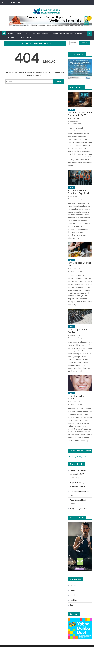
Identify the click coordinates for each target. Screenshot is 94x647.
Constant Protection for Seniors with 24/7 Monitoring (80, 115)
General (71, 110)
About (19, 33)
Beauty (73, 585)
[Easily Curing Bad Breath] (80, 383)
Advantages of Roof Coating (78, 331)
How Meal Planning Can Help (80, 264)
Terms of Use (25, 37)
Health (72, 595)
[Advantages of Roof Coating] (80, 316)
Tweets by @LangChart (77, 456)
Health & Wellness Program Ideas (67, 33)
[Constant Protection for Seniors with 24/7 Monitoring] (80, 99)
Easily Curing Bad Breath (76, 397)
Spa (71, 605)
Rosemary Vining (76, 124)
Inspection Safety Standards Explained (78, 192)
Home (10, 33)
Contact (12, 37)
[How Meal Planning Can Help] (80, 249)
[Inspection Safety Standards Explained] (80, 177)
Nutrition (73, 600)
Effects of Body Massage (37, 33)
